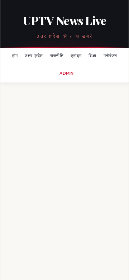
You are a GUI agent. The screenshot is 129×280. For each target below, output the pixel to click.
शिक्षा (92, 56)
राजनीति (56, 56)
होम (15, 56)
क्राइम (76, 56)
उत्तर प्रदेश (34, 56)
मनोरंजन (110, 56)
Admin (66, 73)
